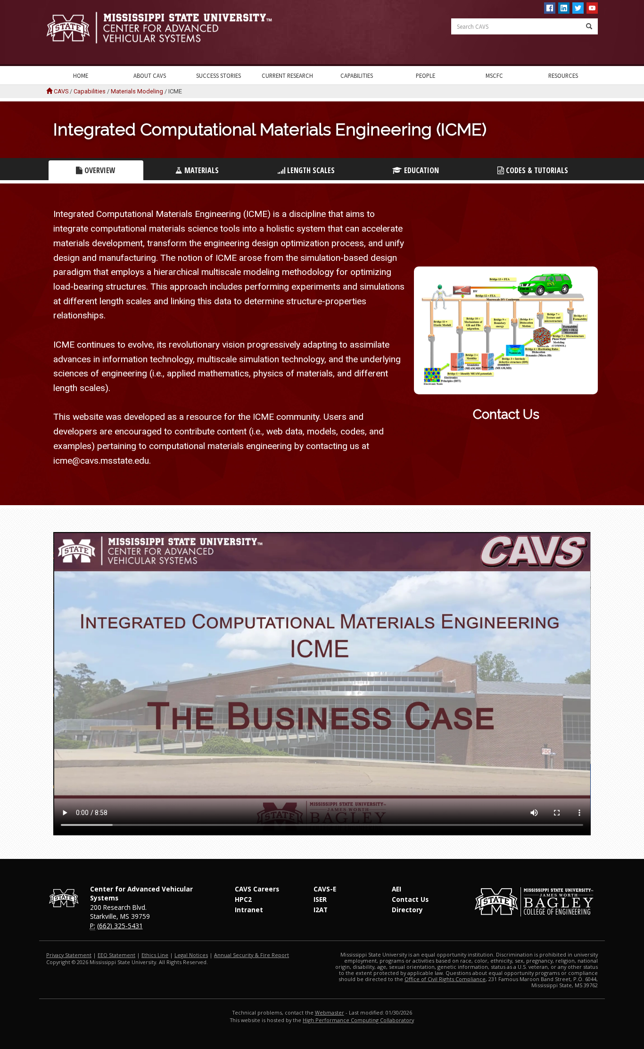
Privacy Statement (68, 954)
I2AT (321, 909)
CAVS (61, 91)
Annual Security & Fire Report (251, 954)
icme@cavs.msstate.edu (101, 460)
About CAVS (149, 75)
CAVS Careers (257, 888)
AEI (396, 888)
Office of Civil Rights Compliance (445, 978)
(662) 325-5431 (120, 925)
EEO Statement (116, 954)
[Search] (589, 26)
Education (420, 170)
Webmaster (329, 1012)
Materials (200, 170)
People (425, 75)
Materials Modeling (137, 91)
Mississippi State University (69, 33)
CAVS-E (325, 888)
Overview (99, 170)
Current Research (287, 75)
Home (80, 75)
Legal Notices (191, 954)
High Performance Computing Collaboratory (358, 1020)
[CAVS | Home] (180, 27)
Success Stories (218, 75)
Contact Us (506, 414)
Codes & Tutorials (536, 170)
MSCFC (494, 75)
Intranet (249, 909)
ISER (320, 899)
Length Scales (310, 170)
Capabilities (356, 75)
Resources (563, 75)
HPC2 (243, 899)
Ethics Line (154, 954)
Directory (407, 909)
